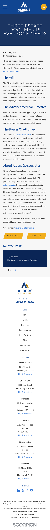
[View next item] (14, 269)
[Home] (24, 7)
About (25, 320)
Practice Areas (25, 330)
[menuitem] (14, 517)
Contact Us (25, 350)
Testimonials (25, 345)
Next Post (37, 235)
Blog (25, 340)
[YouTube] (31, 490)
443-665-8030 (25, 302)
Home (25, 315)
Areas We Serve (25, 335)
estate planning (9, 185)
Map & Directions (25, 374)
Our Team (25, 325)
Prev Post (13, 235)
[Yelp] (22, 490)
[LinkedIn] (18, 490)
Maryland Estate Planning (24, 228)
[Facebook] (27, 490)
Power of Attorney (10, 71)
